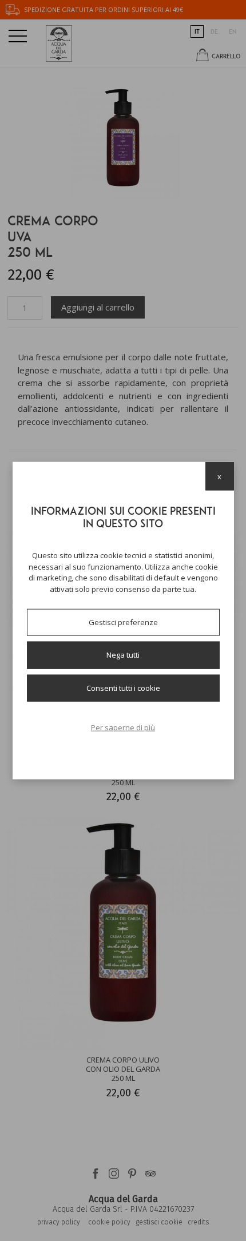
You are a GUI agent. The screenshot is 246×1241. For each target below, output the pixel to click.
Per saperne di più (123, 727)
